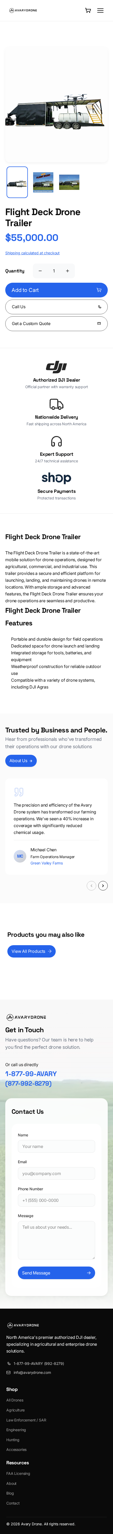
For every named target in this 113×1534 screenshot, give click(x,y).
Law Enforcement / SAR (26, 1420)
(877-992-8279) (28, 1083)
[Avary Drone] (23, 10)
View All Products (28, 951)
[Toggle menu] (100, 10)
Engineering (16, 1429)
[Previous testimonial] (91, 885)
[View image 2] (43, 182)
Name (23, 1135)
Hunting (12, 1439)
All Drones (14, 1400)
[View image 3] (69, 182)
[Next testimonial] (103, 885)
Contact (13, 1503)
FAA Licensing (18, 1473)
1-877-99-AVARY (31, 1073)
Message (25, 1215)
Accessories (16, 1449)
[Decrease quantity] (40, 271)
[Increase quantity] (67, 271)
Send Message (36, 1272)
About (11, 1483)
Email (22, 1162)
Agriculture (15, 1410)
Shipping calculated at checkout (32, 253)
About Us (18, 760)
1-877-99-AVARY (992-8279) (39, 1363)
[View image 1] (17, 182)
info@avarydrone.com (32, 1372)
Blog (10, 1493)
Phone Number (30, 1189)
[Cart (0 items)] (88, 10)
